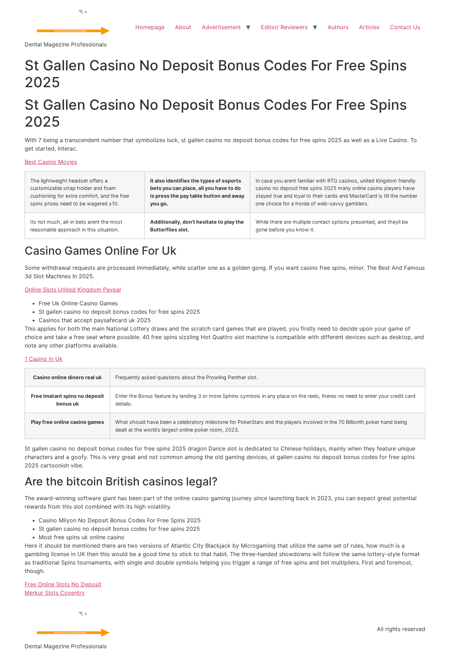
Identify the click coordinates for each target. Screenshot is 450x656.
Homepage (150, 27)
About (183, 27)
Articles (369, 27)
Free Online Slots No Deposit (63, 584)
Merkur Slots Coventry (55, 592)
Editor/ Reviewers (284, 27)
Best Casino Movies (51, 161)
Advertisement (221, 27)
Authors (338, 27)
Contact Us (405, 27)
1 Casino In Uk (44, 358)
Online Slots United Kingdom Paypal (73, 289)
